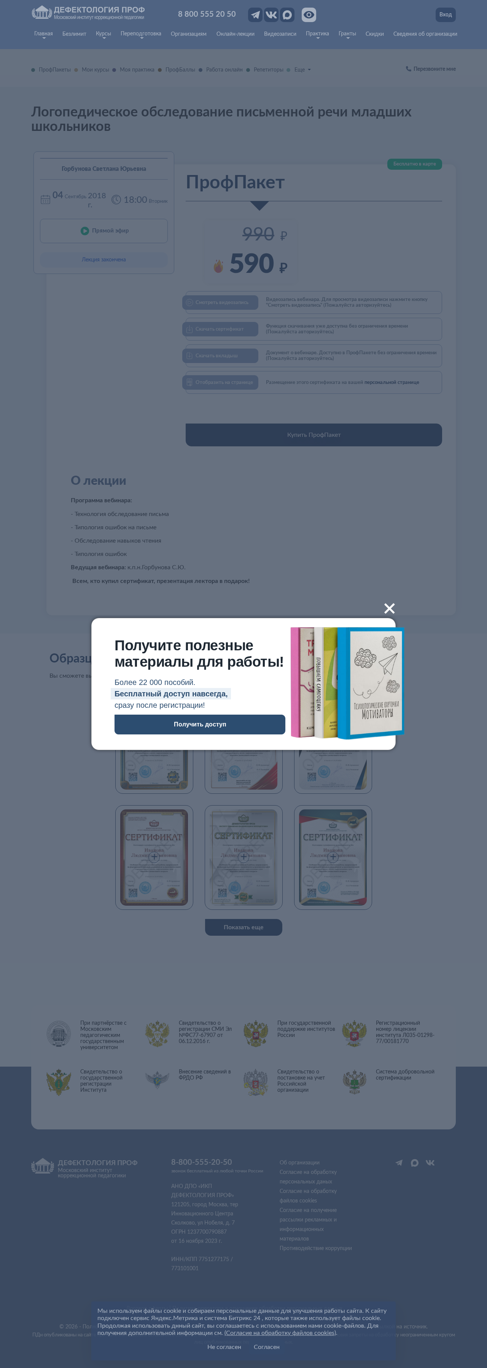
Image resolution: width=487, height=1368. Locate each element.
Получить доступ (200, 724)
